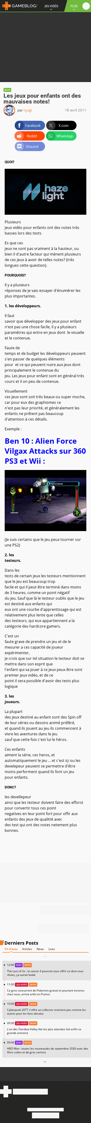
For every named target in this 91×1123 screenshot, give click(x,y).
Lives (52, 949)
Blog (7, 90)
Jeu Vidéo (51, 6)
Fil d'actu (11, 949)
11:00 (45, 989)
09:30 (44, 1028)
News (40, 949)
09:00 (47, 1047)
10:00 (46, 1009)
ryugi (28, 110)
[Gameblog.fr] (18, 6)
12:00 (45, 970)
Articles (27, 949)
